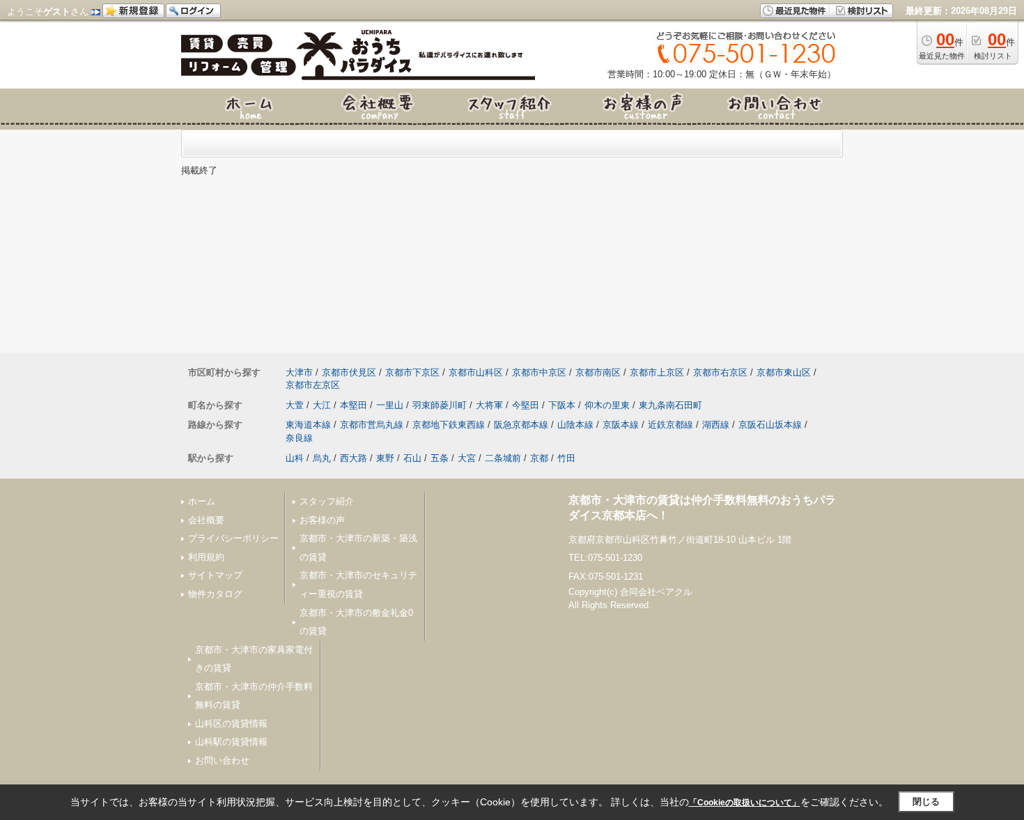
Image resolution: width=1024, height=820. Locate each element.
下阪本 (561, 405)
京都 (539, 458)
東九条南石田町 (670, 405)
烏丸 (322, 458)
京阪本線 (621, 424)
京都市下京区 (412, 372)
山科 (295, 458)
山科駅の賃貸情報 (231, 741)
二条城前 (503, 458)
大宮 (467, 458)
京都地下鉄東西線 (448, 424)
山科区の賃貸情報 (231, 723)
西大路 (353, 458)
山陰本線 (575, 424)
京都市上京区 (657, 372)
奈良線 (299, 438)
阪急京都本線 (521, 424)
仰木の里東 (607, 405)
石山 (412, 458)
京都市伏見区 (349, 372)
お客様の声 (322, 520)
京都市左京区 (313, 385)
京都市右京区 (720, 372)
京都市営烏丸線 (371, 424)
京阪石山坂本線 (770, 424)
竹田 (566, 458)
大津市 (299, 372)
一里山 (389, 405)
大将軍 (489, 405)
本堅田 (353, 405)
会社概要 (206, 520)
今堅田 (525, 405)
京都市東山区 (784, 372)
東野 (385, 458)
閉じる (926, 801)
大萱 (295, 405)
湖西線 (715, 424)
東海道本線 (308, 424)
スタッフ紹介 (327, 501)
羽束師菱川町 (439, 405)
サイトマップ (215, 575)
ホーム (201, 501)
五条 (439, 458)
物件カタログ (215, 594)
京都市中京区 (539, 372)
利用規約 (206, 557)
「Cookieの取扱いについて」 (744, 802)
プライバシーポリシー (233, 538)
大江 (322, 405)
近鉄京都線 (670, 424)
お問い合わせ (222, 760)
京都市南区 (598, 372)
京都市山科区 (476, 372)
